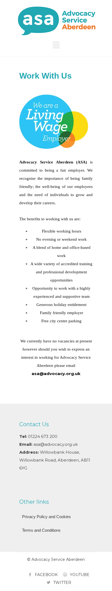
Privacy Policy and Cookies (46, 516)
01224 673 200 (42, 436)
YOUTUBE (79, 574)
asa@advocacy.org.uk (55, 444)
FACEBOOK (46, 574)
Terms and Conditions (41, 530)
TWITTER (62, 582)
